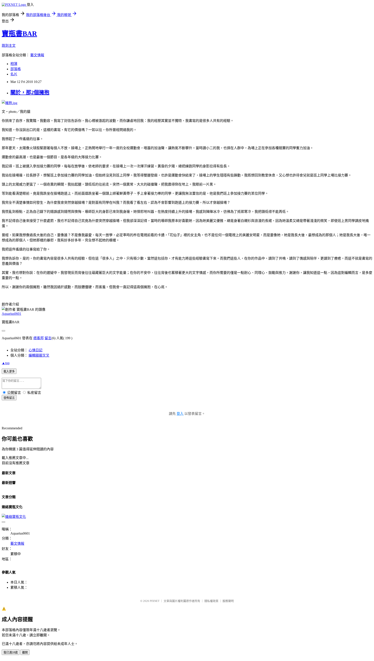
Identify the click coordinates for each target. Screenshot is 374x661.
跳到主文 (9, 45)
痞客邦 (38, 338)
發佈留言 (9, 397)
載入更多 (9, 371)
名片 (13, 74)
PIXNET (155, 601)
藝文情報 (37, 55)
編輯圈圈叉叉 (39, 355)
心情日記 (35, 350)
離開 (25, 652)
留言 (48, 338)
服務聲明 (228, 601)
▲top (6, 363)
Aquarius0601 (11, 313)
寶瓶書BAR (19, 33)
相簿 (13, 64)
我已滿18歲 (10, 652)
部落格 (15, 69)
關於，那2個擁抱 (29, 92)
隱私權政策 (211, 601)
